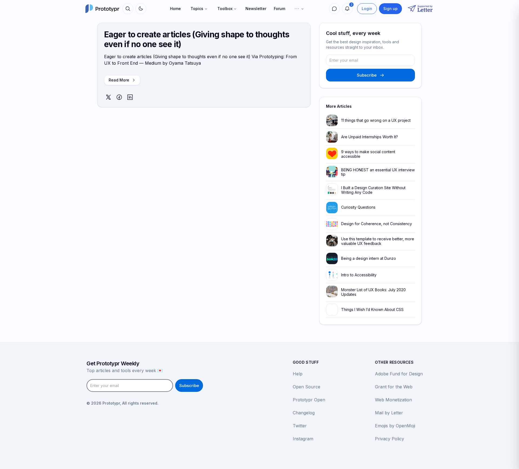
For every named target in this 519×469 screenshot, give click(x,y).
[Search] (127, 8)
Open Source (306, 386)
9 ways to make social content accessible (368, 154)
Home (175, 8)
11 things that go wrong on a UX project (376, 120)
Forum (279, 8)
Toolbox (224, 8)
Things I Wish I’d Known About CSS (372, 309)
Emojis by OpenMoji (395, 425)
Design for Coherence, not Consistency (376, 223)
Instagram (303, 438)
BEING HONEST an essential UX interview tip (378, 172)
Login (367, 8)
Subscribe (367, 75)
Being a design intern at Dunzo (368, 258)
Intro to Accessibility (359, 275)
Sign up (390, 8)
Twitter (300, 425)
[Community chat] (334, 8)
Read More (119, 80)
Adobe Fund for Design (399, 373)
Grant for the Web (393, 386)
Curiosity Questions (358, 207)
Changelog (304, 412)
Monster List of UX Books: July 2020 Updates (373, 292)
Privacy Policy (389, 438)
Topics (197, 8)
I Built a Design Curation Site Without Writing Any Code (373, 190)
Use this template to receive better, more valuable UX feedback (377, 241)
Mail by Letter (389, 412)
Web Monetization (393, 399)
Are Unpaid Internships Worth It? (369, 137)
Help (297, 373)
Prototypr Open (309, 399)
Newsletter (255, 8)
